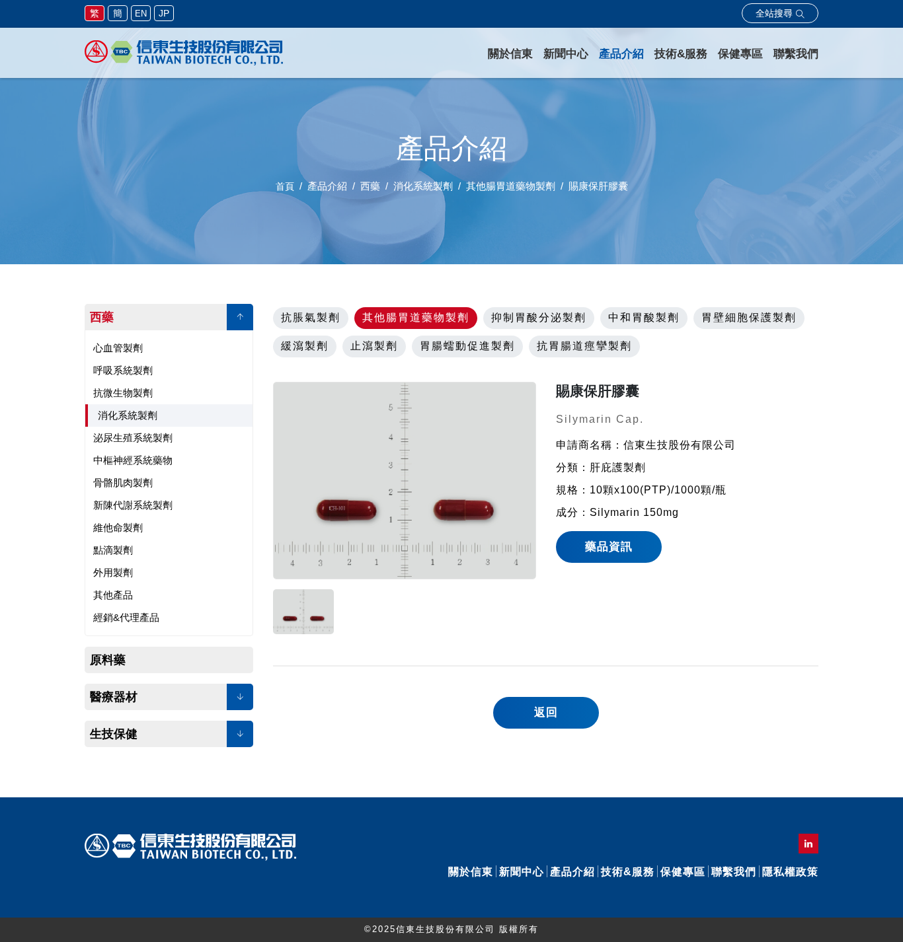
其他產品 (113, 594)
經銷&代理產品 (126, 617)
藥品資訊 (609, 546)
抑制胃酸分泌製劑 (538, 317)
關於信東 (510, 54)
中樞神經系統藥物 (133, 460)
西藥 (102, 317)
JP (164, 13)
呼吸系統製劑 (123, 370)
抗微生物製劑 (123, 392)
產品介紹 (621, 54)
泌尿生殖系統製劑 (133, 437)
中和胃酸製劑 (644, 317)
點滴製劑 (113, 550)
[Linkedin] (808, 843)
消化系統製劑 (127, 415)
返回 (546, 712)
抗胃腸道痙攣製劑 (584, 345)
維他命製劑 (118, 527)
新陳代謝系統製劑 (133, 505)
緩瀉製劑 (305, 345)
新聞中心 (565, 54)
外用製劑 (113, 572)
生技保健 (113, 734)
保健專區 (740, 54)
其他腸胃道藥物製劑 (415, 317)
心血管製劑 (118, 347)
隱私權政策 (790, 871)
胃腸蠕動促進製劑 (467, 345)
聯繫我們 (795, 54)
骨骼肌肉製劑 (123, 482)
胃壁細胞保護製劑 (749, 317)
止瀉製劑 (374, 345)
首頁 (285, 186)
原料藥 (108, 660)
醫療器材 (113, 697)
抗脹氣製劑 (310, 317)
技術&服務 (680, 54)
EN (141, 13)
